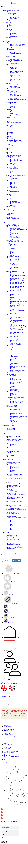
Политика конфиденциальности (12, 736)
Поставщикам (7, 726)
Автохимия (6, 745)
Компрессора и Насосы (9, 762)
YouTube (4, 834)
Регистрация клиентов (9, 734)
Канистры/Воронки (9, 752)
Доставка (10, 683)
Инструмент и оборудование (11, 751)
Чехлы (5, 743)
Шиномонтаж (7, 747)
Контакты (15, 683)
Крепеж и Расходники (9, 754)
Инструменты (5, 827)
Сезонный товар (8, 730)
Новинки (6, 731)
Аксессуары (7, 748)
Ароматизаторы (8, 744)
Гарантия (6, 725)
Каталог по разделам (9, 729)
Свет (5, 759)
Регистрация (16, 560)
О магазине (6, 723)
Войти (2, 840)
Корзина (3, 841)
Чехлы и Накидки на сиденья (11, 756)
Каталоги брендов (8, 727)
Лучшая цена (7, 733)
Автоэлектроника (8, 758)
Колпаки (6, 741)
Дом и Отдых (7, 755)
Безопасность (7, 750)
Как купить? (4, 683)
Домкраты (6, 760)
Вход (6, 560)
